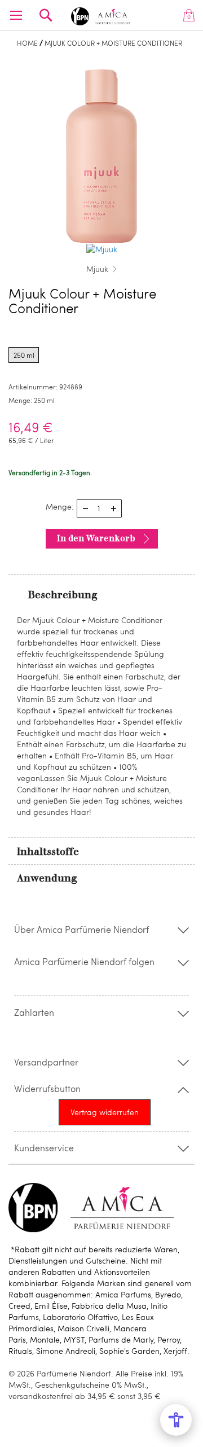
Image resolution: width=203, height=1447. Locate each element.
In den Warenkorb (96, 538)
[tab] (101, 594)
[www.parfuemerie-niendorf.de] (101, 14)
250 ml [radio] (24, 354)
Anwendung (47, 878)
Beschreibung (63, 595)
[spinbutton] (99, 508)
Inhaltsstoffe (48, 852)
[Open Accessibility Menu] (176, 1420)
